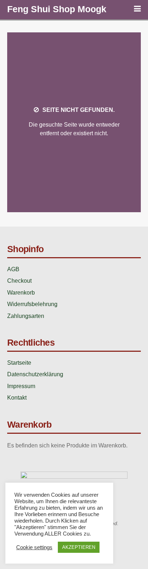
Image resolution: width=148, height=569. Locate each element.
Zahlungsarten (25, 316)
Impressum (21, 386)
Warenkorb (21, 293)
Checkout (19, 281)
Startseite (19, 363)
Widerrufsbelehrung (32, 304)
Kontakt (17, 398)
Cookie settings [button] (34, 547)
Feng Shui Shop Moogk (56, 9)
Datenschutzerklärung (35, 374)
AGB (13, 269)
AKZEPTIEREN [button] (78, 547)
